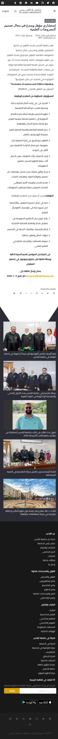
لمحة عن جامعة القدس (44, 539)
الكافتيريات (50, 652)
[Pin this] (37, 293)
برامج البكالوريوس (47, 581)
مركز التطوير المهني (46, 673)
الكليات (52, 610)
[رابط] (30, 11)
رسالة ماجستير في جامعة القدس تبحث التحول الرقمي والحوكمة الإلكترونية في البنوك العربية (32, 394)
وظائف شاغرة (49, 560)
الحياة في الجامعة (47, 644)
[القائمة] (15, 11)
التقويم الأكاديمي (47, 623)
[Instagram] (42, 3)
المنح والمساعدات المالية (44, 593)
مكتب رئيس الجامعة (46, 543)
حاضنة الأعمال (49, 669)
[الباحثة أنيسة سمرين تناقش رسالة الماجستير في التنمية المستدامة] (29, 440)
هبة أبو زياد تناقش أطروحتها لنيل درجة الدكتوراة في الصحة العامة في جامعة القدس (30, 355)
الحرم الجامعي (48, 552)
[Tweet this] (47, 293)
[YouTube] (37, 3)
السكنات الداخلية (48, 660)
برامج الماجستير (48, 585)
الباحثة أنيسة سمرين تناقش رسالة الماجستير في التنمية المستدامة (31, 473)
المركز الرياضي (49, 656)
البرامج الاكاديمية (47, 614)
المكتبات (51, 556)
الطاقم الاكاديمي (47, 619)
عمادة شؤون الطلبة (46, 665)
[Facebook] (53, 3)
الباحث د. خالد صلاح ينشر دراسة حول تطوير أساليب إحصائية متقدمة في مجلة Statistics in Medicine (30, 512)
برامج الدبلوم (49, 589)
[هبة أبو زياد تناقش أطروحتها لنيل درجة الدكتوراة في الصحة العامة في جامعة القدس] (29, 323)
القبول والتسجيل (48, 577)
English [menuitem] (5, 11)
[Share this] (53, 293)
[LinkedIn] (31, 3)
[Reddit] (26, 3)
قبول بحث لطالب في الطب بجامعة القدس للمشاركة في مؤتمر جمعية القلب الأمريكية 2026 (30, 434)
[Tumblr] (15, 3)
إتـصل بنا (51, 564)
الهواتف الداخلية (48, 631)
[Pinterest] (20, 3)
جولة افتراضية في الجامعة (43, 648)
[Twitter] (48, 3)
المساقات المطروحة (46, 627)
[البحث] (55, 11)
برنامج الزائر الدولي (47, 598)
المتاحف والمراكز (47, 547)
